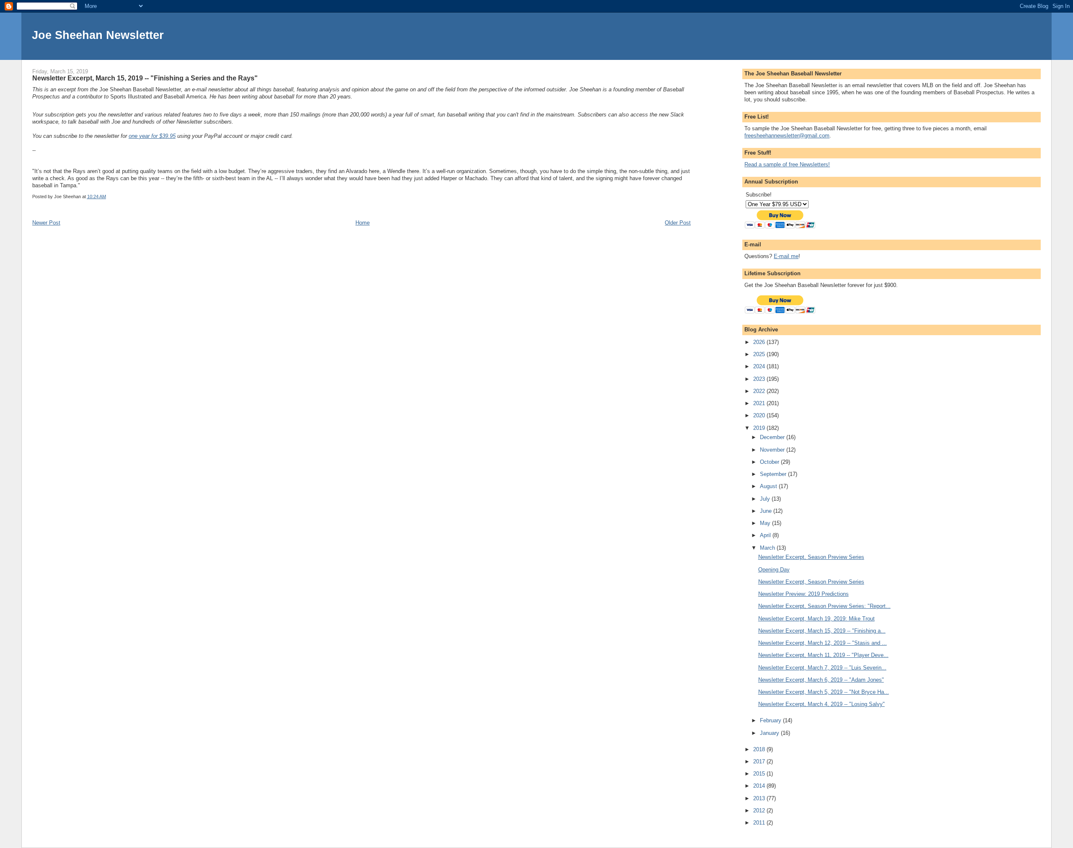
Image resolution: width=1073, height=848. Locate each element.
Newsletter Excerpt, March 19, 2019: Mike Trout (816, 618)
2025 (760, 354)
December (773, 437)
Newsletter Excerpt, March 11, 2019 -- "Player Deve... (823, 655)
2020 (760, 415)
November (773, 450)
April (766, 535)
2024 (760, 366)
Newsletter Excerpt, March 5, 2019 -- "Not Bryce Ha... (823, 692)
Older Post (678, 223)
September (774, 474)
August (769, 486)
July (766, 499)
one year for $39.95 (152, 136)
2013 (760, 798)
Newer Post (46, 223)
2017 (760, 761)
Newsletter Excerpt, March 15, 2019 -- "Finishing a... (822, 631)
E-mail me (786, 256)
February (771, 720)
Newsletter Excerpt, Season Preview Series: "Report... (824, 606)
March (768, 548)
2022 (760, 391)
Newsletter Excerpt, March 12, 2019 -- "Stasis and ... (822, 643)
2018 (760, 749)
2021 (760, 403)
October (770, 462)
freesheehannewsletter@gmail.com (786, 135)
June (766, 511)
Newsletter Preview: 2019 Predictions (803, 594)
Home (362, 223)
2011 (760, 823)
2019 (760, 428)
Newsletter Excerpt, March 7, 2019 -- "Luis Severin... (822, 667)
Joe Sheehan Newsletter (98, 34)
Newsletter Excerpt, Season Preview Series (811, 557)
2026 (760, 342)
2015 (760, 773)
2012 (760, 810)
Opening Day (774, 569)
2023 (760, 379)
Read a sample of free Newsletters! (787, 164)
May (766, 523)
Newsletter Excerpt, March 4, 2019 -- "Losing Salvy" (821, 704)
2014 (760, 786)
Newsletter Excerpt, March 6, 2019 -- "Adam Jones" (821, 680)
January (770, 733)
